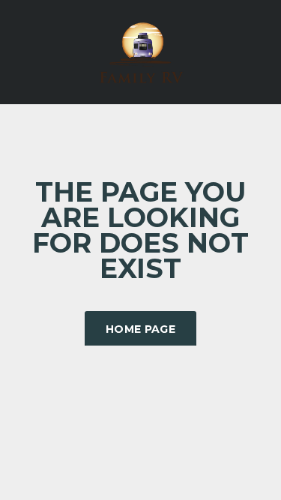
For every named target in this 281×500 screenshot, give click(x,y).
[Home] (141, 50)
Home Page (140, 329)
